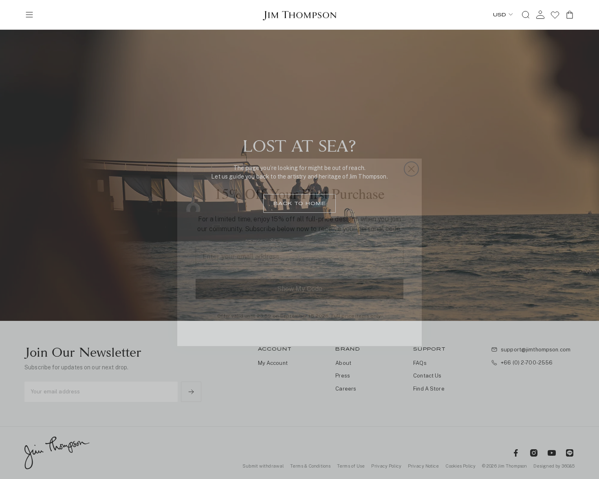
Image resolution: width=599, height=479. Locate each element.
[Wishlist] (555, 15)
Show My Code (299, 276)
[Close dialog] (411, 156)
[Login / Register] (540, 15)
